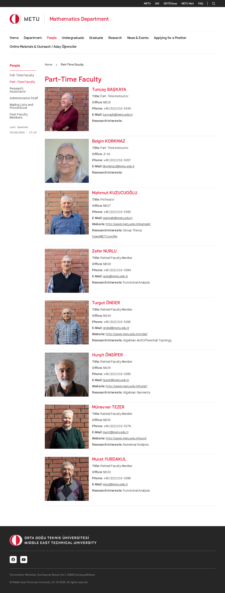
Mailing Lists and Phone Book (21, 106)
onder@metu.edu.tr (116, 328)
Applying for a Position (170, 37)
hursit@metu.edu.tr (116, 380)
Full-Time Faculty (22, 75)
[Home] (24, 18)
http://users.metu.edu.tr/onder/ (126, 334)
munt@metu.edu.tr (116, 432)
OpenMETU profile (104, 236)
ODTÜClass (170, 3)
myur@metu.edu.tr (115, 484)
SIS (157, 3)
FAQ (200, 3)
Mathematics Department (79, 19)
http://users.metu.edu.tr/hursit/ (126, 386)
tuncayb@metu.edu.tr (118, 114)
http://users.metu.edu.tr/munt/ (126, 438)
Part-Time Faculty (22, 82)
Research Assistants (18, 90)
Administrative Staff (24, 98)
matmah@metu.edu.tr (117, 218)
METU (147, 3)
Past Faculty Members (19, 116)
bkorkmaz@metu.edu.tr (118, 166)
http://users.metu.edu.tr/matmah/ (128, 224)
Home (14, 37)
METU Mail (187, 3)
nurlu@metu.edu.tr (115, 276)
